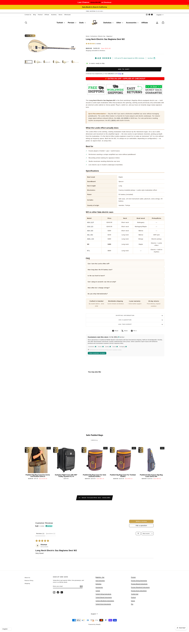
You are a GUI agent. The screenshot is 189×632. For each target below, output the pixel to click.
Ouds (81, 23)
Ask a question (125, 320)
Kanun (133, 600)
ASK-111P (90, 222)
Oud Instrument (100, 580)
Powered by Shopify (94, 624)
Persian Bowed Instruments (139, 584)
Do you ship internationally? (98, 294)
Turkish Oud (134, 594)
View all (94, 440)
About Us (27, 577)
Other (119, 23)
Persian (71, 23)
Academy (54, 14)
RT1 (88, 250)
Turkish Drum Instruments (103, 604)
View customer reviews (97, 353)
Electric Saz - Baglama (105, 36)
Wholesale (67, 14)
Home (87, 36)
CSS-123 (90, 226)
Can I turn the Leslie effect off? (99, 263)
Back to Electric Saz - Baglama (95, 497)
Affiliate (46, 14)
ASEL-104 (90, 239)
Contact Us (28, 14)
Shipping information (125, 315)
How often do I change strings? (99, 287)
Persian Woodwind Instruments (140, 587)
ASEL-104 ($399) (123, 118)
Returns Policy (29, 580)
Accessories (131, 23)
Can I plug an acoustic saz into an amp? (102, 281)
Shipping (88, 50)
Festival (40, 14)
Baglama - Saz (100, 577)
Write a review (141, 521)
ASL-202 (90, 235)
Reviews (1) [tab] (40, 533)
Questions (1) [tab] (50, 533)
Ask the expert (125, 324)
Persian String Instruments (139, 580)
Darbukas (107, 23)
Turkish (60, 23)
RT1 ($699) (112, 120)
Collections (93, 36)
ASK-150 (90, 230)
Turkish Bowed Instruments (104, 597)
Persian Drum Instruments (139, 590)
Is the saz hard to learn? (96, 275)
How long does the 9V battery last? (100, 269)
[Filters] (138, 533)
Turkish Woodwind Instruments (105, 600)
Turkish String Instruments (103, 594)
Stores (60, 14)
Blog (34, 14)
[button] (90, 43)
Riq (132, 604)
